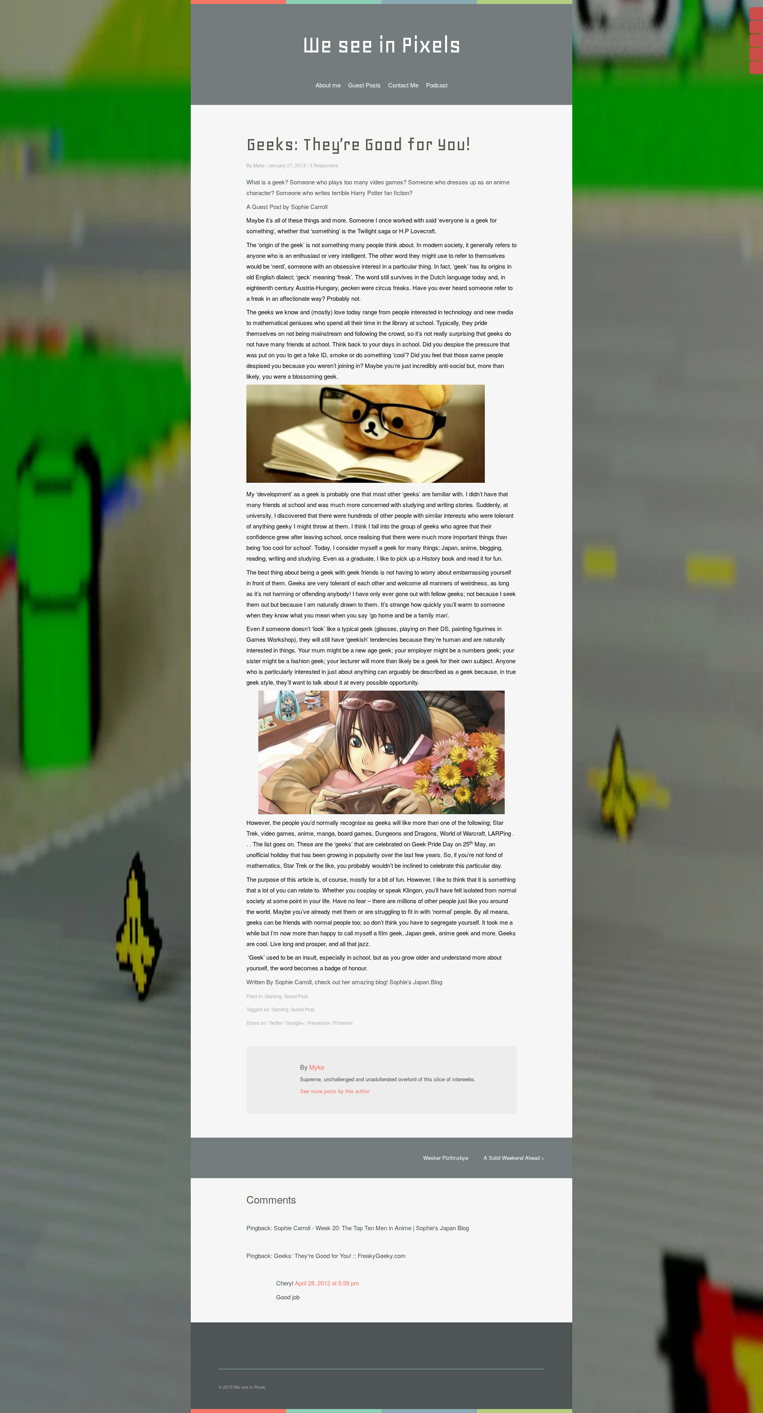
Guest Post (296, 996)
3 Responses (324, 165)
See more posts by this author (335, 1091)
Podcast (436, 85)
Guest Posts (364, 85)
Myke (259, 165)
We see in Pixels (381, 45)
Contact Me (403, 85)
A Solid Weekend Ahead (512, 1157)
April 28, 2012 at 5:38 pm (327, 1283)
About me (328, 85)
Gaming (273, 996)
